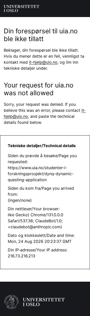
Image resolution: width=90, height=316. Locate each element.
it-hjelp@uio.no (43, 62)
